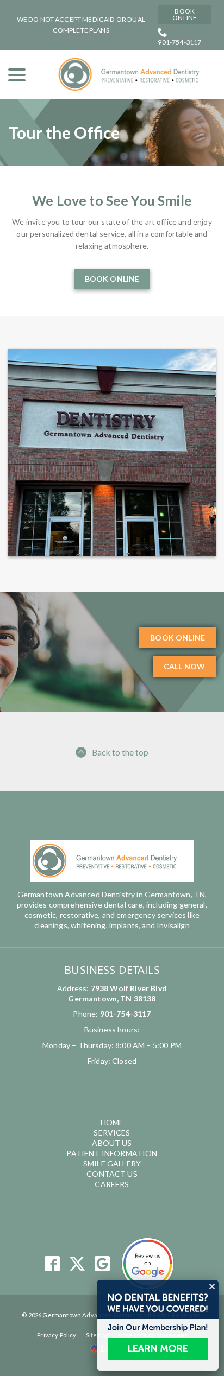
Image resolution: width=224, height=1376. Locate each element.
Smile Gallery (112, 1163)
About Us (112, 1142)
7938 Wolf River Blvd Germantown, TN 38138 (117, 993)
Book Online (184, 14)
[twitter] (77, 1264)
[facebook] (52, 1264)
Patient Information (111, 1153)
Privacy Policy (56, 1335)
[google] (102, 1264)
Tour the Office (64, 133)
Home (112, 1122)
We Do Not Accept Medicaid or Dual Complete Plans (81, 24)
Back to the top (120, 752)
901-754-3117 (179, 42)
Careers (112, 1184)
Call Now (184, 666)
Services (112, 1132)
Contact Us (112, 1173)
